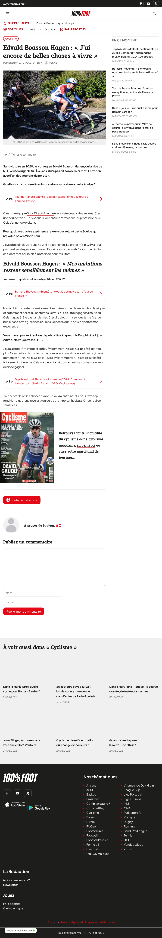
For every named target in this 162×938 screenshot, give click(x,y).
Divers (90, 817)
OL (46, 29)
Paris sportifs (132, 812)
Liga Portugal (133, 794)
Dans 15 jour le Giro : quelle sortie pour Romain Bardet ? (21, 689)
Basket (91, 794)
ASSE (90, 790)
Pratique (129, 817)
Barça (53, 29)
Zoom (128, 849)
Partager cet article (24, 500)
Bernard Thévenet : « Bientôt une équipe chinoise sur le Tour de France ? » (135, 72)
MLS (127, 803)
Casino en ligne (13, 908)
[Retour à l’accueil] (81, 13)
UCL (127, 840)
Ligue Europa (132, 799)
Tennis (128, 835)
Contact (52, 922)
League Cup (132, 790)
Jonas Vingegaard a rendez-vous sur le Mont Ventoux (21, 743)
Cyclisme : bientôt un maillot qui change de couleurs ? (75, 743)
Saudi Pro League (135, 831)
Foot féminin (94, 831)
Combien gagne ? (98, 803)
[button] (154, 13)
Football (92, 835)
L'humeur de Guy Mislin (139, 785)
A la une (91, 785)
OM (40, 29)
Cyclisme (11, 38)
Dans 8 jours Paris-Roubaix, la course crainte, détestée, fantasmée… (133, 689)
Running (129, 826)
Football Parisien (45, 23)
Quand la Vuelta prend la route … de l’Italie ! (124, 743)
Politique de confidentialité (98, 922)
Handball (92, 849)
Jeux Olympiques (97, 853)
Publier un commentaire (19, 930)
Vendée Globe (133, 844)
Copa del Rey (95, 808)
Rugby (128, 822)
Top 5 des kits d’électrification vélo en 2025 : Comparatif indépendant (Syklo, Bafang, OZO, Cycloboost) (135, 52)
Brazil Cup (93, 799)
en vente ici (86, 445)
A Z (58, 525)
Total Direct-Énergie (40, 213)
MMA (127, 808)
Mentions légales (70, 922)
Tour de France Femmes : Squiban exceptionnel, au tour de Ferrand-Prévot (132, 92)
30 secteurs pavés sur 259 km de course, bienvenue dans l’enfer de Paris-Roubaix (132, 127)
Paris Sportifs (75, 29)
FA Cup (91, 826)
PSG (32, 29)
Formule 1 (92, 844)
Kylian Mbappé (66, 23)
